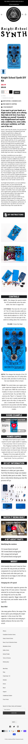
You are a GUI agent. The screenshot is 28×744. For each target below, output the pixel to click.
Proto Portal (5, 699)
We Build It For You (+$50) (8, 98)
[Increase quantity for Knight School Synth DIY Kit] (10, 92)
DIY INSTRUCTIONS (15, 214)
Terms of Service (7, 658)
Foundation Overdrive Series (9, 634)
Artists (4, 684)
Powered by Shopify (19, 739)
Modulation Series (7, 646)
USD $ (13, 722)
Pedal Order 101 (6, 676)
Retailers (5, 680)
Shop (4, 672)
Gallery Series (6, 650)
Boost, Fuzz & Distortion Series (10, 642)
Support (4, 691)
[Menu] (2, 14)
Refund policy (6, 662)
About (4, 687)
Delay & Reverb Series (8, 638)
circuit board (8, 468)
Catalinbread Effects (12, 739)
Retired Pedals (6, 654)
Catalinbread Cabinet (7, 695)
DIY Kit (4, 95)
